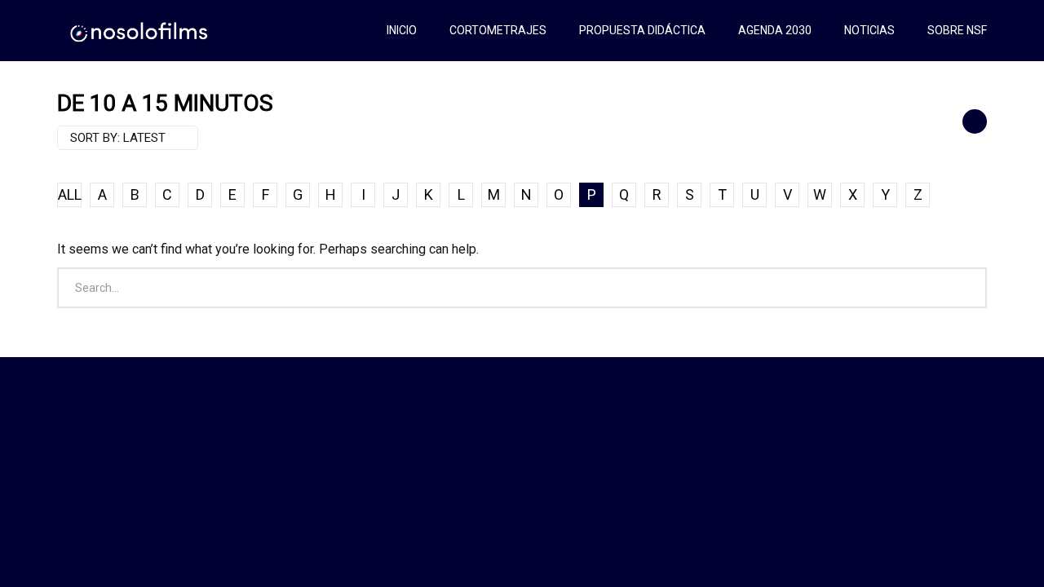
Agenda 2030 (775, 30)
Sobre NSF (957, 30)
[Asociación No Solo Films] (140, 30)
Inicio (402, 30)
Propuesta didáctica (642, 30)
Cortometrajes (497, 30)
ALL (70, 194)
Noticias (869, 30)
